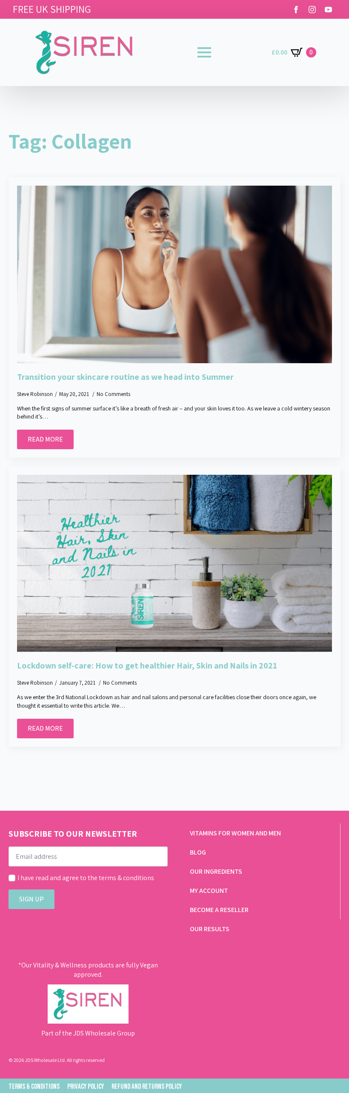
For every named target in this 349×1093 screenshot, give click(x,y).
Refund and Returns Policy (147, 1086)
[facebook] (296, 9)
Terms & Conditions (34, 1086)
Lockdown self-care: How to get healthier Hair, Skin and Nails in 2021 (147, 665)
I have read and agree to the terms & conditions (85, 877)
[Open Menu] (204, 52)
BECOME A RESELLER (219, 909)
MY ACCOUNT (209, 890)
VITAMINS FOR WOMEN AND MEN (235, 833)
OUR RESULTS (209, 928)
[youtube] (328, 9)
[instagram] (312, 9)
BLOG (198, 852)
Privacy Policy (85, 1086)
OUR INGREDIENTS (216, 871)
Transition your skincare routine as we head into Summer (125, 377)
